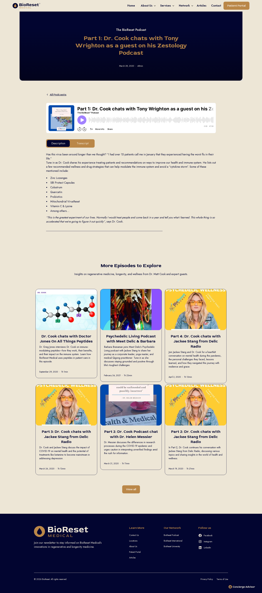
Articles (132, 557)
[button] (147, 5)
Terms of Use (222, 579)
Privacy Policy (207, 579)
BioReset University (172, 546)
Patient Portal (236, 5)
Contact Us (134, 535)
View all (131, 489)
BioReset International (173, 540)
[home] (69, 5)
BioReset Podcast (171, 535)
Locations (133, 540)
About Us (133, 546)
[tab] (58, 143)
